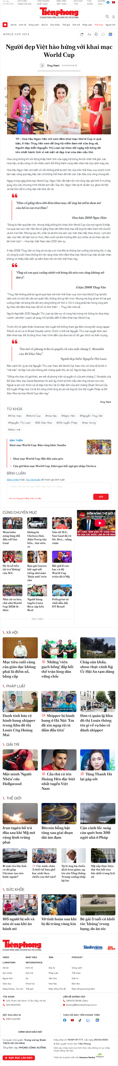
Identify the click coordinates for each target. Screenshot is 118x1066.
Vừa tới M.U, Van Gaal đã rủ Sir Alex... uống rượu (62, 537)
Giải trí (12, 744)
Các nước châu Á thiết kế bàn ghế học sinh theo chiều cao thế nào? (44, 871)
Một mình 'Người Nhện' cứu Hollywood (17, 779)
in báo (96, 34)
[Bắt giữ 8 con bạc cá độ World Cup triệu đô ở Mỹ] (62, 557)
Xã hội (14, 24)
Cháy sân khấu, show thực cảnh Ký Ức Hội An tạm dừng (97, 667)
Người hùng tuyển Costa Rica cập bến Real (35, 604)
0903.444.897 (13, 1019)
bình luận (103, 34)
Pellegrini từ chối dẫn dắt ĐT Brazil (60, 602)
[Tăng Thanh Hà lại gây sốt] (97, 759)
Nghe (6, 88)
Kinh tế (22, 24)
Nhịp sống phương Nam (83, 988)
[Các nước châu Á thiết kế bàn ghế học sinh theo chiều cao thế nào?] (44, 855)
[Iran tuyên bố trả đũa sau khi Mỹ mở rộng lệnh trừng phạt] (20, 813)
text (89, 34)
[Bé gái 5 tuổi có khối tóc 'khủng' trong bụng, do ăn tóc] (97, 904)
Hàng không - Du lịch (13, 988)
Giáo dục (7, 983)
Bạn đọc (76, 983)
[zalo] (90, 1020)
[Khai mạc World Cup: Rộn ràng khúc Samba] (99, 447)
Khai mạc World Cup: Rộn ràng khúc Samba (38, 445)
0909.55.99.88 (73, 1000)
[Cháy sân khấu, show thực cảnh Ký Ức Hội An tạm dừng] (97, 647)
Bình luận (6, 114)
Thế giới (66, 24)
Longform (9, 962)
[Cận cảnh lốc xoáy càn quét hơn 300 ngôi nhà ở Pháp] (97, 813)
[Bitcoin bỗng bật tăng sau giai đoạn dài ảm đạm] (59, 813)
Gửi (101, 496)
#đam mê (14, 429)
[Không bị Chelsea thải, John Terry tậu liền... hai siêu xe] (37, 523)
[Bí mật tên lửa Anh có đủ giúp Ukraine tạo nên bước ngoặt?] (15, 855)
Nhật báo (31, 957)
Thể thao (98, 24)
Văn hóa (53, 978)
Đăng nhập (13, 479)
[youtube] (113, 2)
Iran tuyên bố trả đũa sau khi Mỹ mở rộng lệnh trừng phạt (19, 835)
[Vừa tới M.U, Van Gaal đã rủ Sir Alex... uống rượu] (62, 523)
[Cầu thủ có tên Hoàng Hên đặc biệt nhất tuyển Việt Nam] (59, 759)
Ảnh (51, 957)
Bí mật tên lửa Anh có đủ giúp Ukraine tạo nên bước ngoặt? (14, 871)
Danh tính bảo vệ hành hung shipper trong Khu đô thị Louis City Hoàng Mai (19, 725)
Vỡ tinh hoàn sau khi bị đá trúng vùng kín (59, 921)
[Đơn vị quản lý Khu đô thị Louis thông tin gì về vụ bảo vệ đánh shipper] (97, 701)
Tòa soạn (8, 996)
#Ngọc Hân (68, 415)
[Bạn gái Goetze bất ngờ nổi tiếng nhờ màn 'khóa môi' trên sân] (37, 557)
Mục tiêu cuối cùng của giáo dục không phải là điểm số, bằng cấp (19, 669)
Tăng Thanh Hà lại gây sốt (96, 776)
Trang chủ (5, 24)
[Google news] (99, 1020)
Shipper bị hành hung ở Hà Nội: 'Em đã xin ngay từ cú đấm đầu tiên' (58, 722)
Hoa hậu (53, 983)
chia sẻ (82, 34)
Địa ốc (44, 24)
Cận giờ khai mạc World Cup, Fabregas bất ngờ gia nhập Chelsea (54, 466)
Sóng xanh (34, 24)
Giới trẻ (76, 24)
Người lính (111, 24)
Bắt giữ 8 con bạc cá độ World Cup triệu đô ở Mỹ (61, 571)
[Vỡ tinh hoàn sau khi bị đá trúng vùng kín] (59, 904)
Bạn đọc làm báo (20, 1057)
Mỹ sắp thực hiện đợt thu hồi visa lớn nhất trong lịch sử (103, 871)
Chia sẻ (6, 97)
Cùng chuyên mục (20, 512)
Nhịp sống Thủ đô (57, 988)
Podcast (77, 957)
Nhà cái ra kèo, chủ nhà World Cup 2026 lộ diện (12, 604)
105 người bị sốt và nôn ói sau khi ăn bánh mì (18, 924)
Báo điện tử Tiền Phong (59, 12)
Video (6, 957)
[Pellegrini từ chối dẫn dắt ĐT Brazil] (62, 590)
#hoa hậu (51, 415)
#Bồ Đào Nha (43, 422)
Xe (27, 978)
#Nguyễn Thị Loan (19, 422)
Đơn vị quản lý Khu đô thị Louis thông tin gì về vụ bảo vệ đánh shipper (96, 722)
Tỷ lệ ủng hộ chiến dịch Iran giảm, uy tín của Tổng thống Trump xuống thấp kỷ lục (73, 873)
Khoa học (30, 983)
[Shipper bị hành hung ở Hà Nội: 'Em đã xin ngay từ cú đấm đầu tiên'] (59, 701)
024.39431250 (13, 1004)
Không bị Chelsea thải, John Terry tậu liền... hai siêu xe (37, 539)
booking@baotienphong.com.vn (81, 1004)
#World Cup (33, 415)
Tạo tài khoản (33, 479)
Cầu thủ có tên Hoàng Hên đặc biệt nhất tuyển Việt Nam (58, 781)
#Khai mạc (15, 415)
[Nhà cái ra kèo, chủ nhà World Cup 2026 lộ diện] (12, 590)
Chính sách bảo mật (30, 1031)
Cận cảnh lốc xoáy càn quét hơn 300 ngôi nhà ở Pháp (95, 832)
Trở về (6, 123)
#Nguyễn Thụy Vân (91, 415)
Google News (110, 34)
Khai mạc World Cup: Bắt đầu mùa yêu (38, 458)
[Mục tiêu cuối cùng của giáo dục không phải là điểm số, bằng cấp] (20, 647)
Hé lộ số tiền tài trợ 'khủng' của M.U (11, 569)
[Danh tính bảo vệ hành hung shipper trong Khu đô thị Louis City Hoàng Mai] (20, 701)
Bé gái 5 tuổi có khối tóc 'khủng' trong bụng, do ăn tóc (97, 924)
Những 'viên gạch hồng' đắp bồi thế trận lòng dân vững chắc (57, 669)
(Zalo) (85, 1000)
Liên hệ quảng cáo (74, 996)
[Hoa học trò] (111, 948)
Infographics (34, 962)
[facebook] (108, 2)
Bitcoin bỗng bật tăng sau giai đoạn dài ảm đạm (57, 832)
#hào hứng (89, 422)
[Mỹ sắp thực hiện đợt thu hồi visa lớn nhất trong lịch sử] (103, 855)
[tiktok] (81, 1020)
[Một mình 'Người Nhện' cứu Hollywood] (20, 759)
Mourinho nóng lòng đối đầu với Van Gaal (11, 537)
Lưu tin (6, 106)
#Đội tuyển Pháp (66, 422)
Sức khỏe (55, 24)
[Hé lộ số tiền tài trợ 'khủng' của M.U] (12, 557)
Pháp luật (87, 24)
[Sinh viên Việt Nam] (93, 948)
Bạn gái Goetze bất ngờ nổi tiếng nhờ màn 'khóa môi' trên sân (37, 573)
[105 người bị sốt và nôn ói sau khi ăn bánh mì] (20, 904)
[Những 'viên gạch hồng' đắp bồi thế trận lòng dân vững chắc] (59, 647)
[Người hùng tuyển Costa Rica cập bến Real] (37, 590)
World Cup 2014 (16, 34)
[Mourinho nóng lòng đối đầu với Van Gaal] (12, 523)
